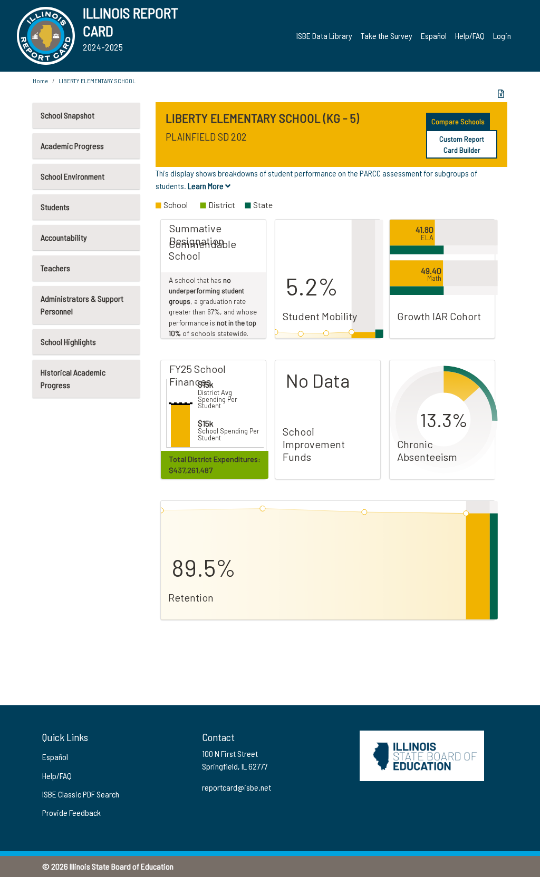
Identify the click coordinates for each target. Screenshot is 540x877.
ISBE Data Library (324, 36)
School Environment (72, 176)
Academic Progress (72, 146)
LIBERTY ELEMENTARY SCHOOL (97, 80)
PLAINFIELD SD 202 (206, 136)
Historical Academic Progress (73, 378)
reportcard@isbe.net (236, 787)
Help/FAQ (470, 36)
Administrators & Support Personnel (82, 304)
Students (55, 207)
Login (502, 36)
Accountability (64, 237)
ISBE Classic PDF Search (80, 794)
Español (434, 36)
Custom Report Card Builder (461, 144)
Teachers (55, 268)
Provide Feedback (71, 812)
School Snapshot (67, 115)
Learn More (206, 186)
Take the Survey (386, 36)
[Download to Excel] (501, 93)
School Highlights (68, 342)
